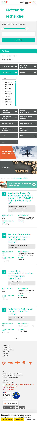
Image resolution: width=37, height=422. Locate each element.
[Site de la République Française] (7, 396)
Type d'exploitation (8, 66)
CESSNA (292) (8, 94)
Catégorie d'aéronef (23, 66)
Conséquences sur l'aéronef (26, 117)
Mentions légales (8, 349)
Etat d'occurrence (7, 124)
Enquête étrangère (26, 124)
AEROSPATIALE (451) (9, 85)
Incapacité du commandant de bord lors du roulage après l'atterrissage (21, 274)
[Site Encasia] (16, 396)
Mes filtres (5, 51)
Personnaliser (30, 419)
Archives (5, 356)
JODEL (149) (8, 104)
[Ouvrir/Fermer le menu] (27, 2)
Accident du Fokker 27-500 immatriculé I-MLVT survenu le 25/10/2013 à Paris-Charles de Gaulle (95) (20, 198)
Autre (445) (8, 88)
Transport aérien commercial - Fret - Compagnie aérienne (26, 218)
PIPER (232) (8, 99)
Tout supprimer (7, 59)
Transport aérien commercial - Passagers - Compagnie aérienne (26, 291)
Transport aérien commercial (26, 326)
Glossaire (5, 167)
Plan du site (6, 351)
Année (4, 136)
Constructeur (6, 72)
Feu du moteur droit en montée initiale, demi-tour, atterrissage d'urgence (19, 238)
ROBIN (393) (8, 91)
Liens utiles (6, 347)
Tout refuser (19, 419)
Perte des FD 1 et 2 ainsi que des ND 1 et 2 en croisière (20, 311)
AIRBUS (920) (8, 82)
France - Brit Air (22, 297)
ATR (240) (7, 96)
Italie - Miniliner (22, 223)
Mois (22, 136)
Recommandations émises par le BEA (9, 152)
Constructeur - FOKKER (11, 56)
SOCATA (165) (8, 101)
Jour (3, 142)
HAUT (18, 339)
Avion (3, 218)
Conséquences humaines (6, 117)
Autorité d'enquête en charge (8, 130)
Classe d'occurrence (24, 111)
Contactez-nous (30, 2)
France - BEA (5, 224)
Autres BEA (6, 345)
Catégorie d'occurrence (6, 111)
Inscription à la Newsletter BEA (34, 2)
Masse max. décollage (24, 130)
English (22, 2)
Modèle (22, 72)
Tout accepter (7, 419)
